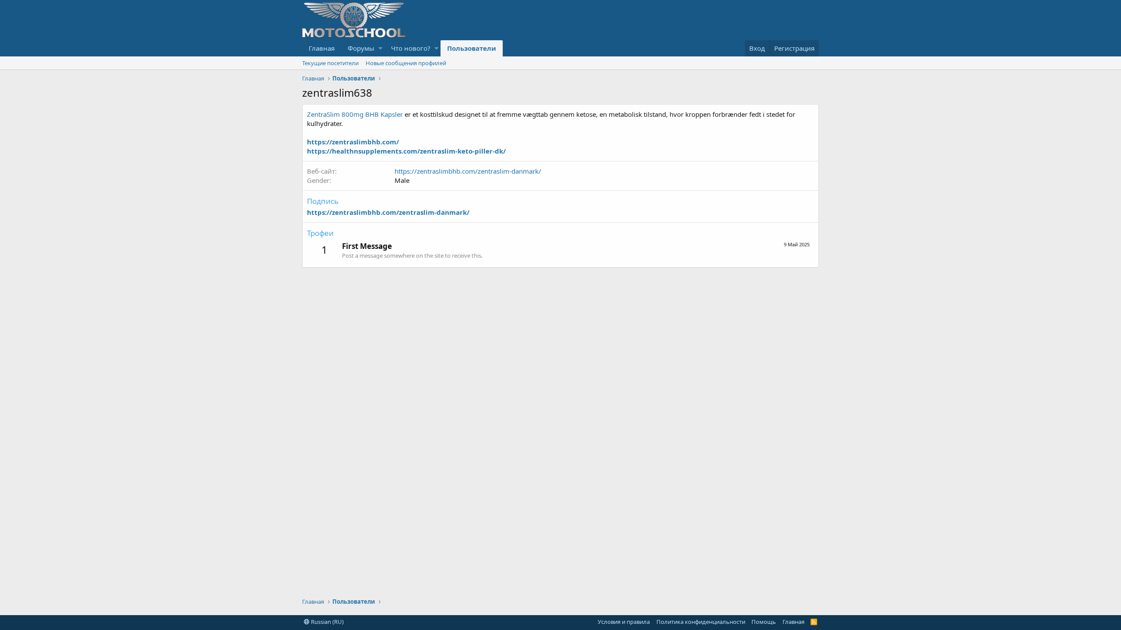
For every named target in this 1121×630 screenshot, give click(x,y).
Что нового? (410, 48)
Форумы (361, 48)
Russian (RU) (327, 622)
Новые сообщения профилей (406, 63)
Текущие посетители (330, 63)
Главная (322, 48)
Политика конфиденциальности (700, 622)
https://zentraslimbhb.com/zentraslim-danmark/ (468, 171)
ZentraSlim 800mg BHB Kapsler (355, 114)
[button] (380, 48)
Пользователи (471, 48)
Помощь (763, 622)
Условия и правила (624, 622)
